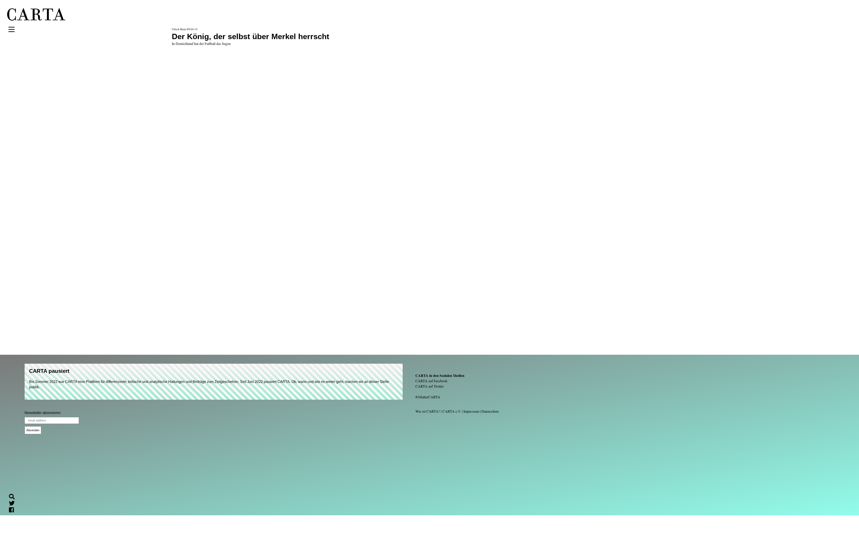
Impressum (471, 411)
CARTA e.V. (451, 411)
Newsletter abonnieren (43, 413)
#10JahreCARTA (427, 397)
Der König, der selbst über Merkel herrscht (250, 36)
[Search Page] (13, 497)
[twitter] (13, 503)
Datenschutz (490, 411)
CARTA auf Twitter (429, 386)
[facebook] (13, 510)
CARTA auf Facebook (431, 380)
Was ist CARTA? (427, 411)
